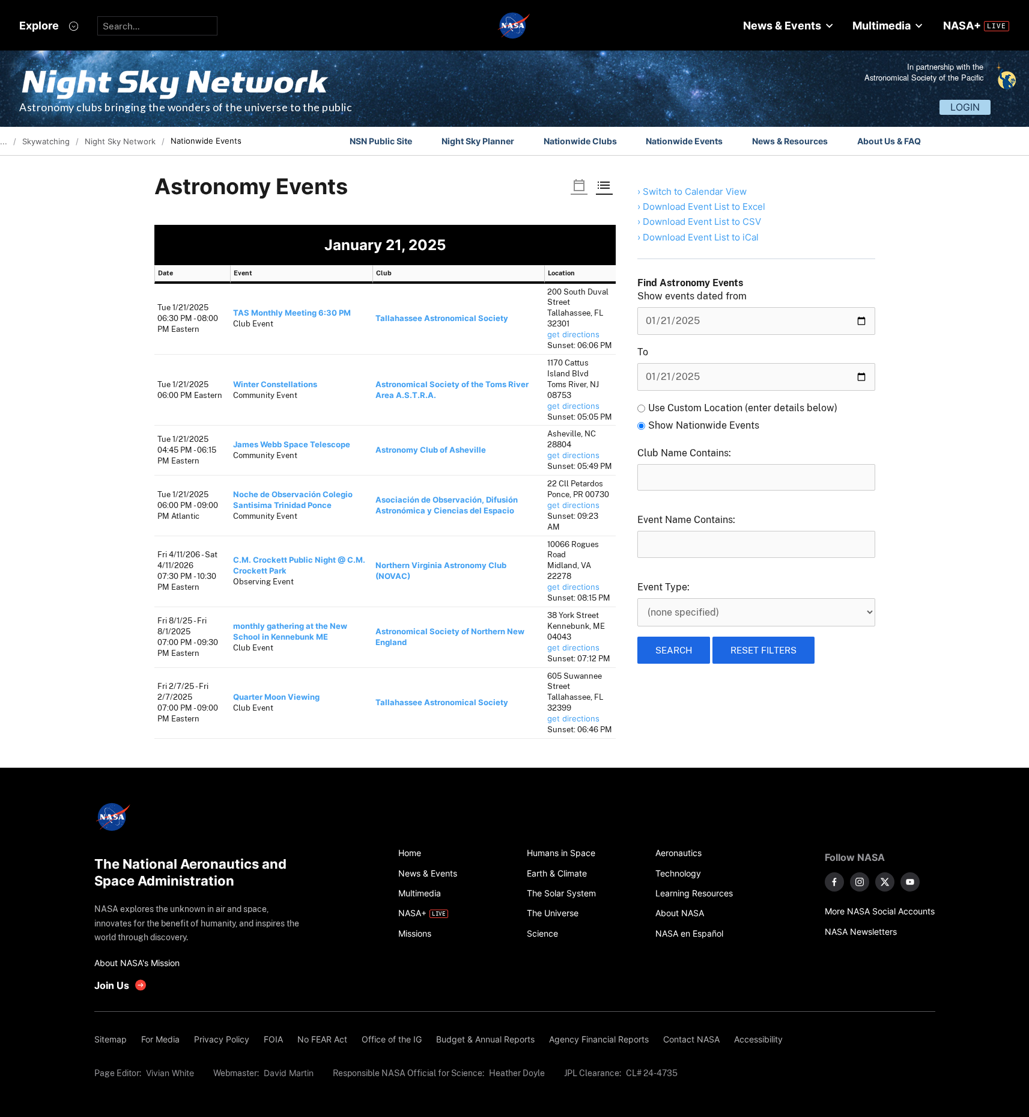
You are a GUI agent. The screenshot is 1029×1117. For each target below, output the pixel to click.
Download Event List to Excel (704, 206)
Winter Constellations (275, 384)
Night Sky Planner (478, 141)
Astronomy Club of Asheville (430, 449)
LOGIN (965, 107)
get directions (573, 334)
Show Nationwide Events (703, 425)
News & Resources (790, 141)
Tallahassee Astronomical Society (441, 318)
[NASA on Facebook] (834, 882)
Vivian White (170, 1073)
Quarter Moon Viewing (276, 697)
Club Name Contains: (684, 453)
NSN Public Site (381, 141)
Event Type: (663, 587)
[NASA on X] (884, 882)
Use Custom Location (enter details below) (742, 408)
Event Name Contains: (686, 519)
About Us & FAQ (889, 141)
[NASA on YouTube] (910, 882)
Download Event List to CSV (702, 221)
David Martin (289, 1073)
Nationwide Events (684, 141)
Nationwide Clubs (580, 141)
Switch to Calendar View (695, 191)
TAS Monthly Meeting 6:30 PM (292, 312)
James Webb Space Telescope (291, 444)
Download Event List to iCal (701, 237)
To (642, 352)
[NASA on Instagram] (859, 882)
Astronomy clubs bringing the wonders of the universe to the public (185, 107)
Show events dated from (692, 296)
